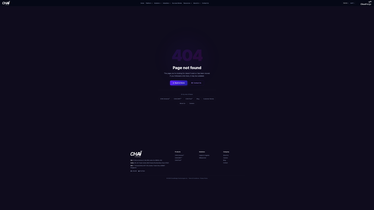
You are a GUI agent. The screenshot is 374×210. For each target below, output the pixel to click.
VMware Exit (202, 158)
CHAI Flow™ (189, 99)
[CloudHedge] (366, 3)
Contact (225, 163)
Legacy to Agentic (204, 155)
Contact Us (205, 3)
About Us (196, 3)
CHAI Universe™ (165, 99)
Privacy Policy (204, 178)
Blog (198, 99)
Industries (166, 3)
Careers (191, 103)
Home (142, 3)
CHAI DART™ (177, 99)
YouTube (142, 171)
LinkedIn (134, 171)
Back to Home (180, 83)
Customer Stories (208, 99)
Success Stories (177, 3)
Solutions (157, 3)
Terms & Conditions (194, 178)
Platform (148, 3)
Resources (187, 3)
